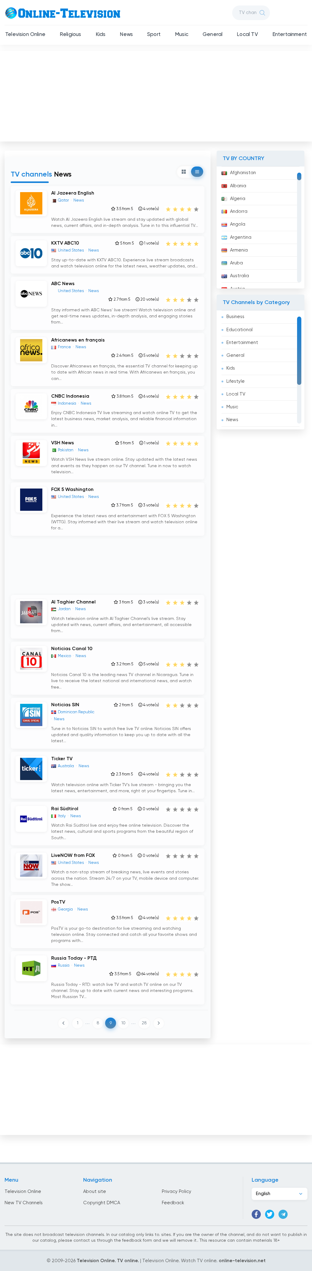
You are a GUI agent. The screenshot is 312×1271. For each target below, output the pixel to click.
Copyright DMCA (101, 1203)
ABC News (63, 283)
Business (235, 316)
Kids (101, 34)
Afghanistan (243, 172)
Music (181, 34)
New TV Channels (24, 1203)
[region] (260, 227)
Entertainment (289, 34)
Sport (154, 34)
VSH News (62, 443)
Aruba (236, 263)
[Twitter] (269, 1214)
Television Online (25, 34)
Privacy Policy (176, 1191)
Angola (237, 224)
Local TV (247, 34)
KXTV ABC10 (65, 243)
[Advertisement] (156, 95)
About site (94, 1191)
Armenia (239, 250)
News (126, 34)
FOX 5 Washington (72, 489)
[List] (197, 171)
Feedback (173, 1203)
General (212, 34)
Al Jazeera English (72, 193)
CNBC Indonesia (70, 396)
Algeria (237, 198)
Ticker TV (62, 759)
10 (123, 1023)
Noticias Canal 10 (71, 648)
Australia (239, 276)
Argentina (240, 237)
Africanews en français (78, 340)
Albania (238, 186)
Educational (239, 330)
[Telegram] (283, 1214)
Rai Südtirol (64, 809)
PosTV (58, 902)
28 (144, 1023)
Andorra (238, 211)
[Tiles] (184, 171)
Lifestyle (235, 381)
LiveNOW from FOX (73, 855)
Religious (70, 34)
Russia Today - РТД (74, 958)
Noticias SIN (65, 705)
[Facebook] (256, 1214)
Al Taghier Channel (73, 602)
